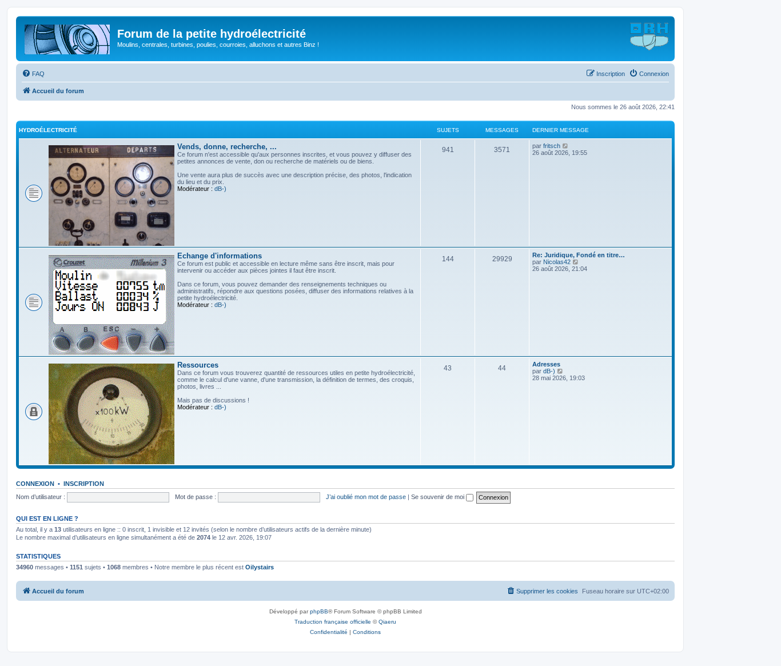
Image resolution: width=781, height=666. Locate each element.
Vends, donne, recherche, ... (227, 146)
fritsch (551, 145)
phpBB (319, 611)
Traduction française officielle (332, 622)
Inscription (83, 483)
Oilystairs (259, 567)
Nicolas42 (557, 261)
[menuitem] (33, 74)
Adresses (546, 364)
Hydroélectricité (48, 130)
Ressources (197, 365)
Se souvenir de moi (438, 496)
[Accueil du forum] (68, 37)
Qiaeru (387, 622)
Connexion (35, 483)
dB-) (220, 188)
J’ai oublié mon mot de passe (366, 496)
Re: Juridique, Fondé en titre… (578, 255)
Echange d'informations (219, 256)
